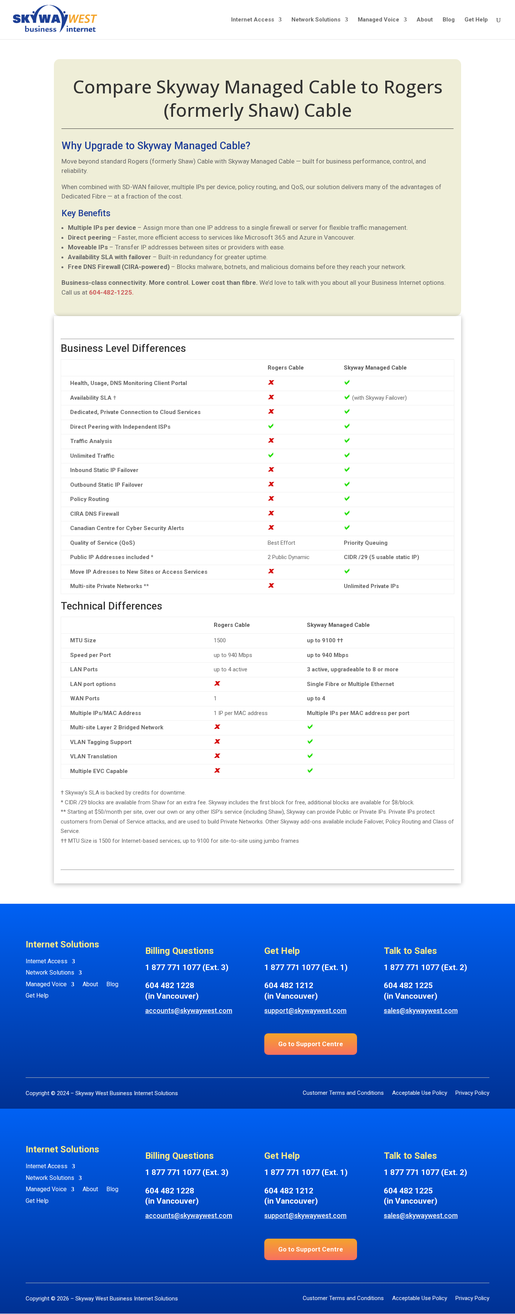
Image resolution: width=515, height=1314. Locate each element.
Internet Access (252, 20)
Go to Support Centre (310, 1044)
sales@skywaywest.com (421, 1011)
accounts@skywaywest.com (188, 1011)
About (425, 20)
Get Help (476, 20)
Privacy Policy (472, 1093)
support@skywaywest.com (305, 1011)
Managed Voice (378, 20)
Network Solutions (315, 20)
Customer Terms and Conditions (343, 1093)
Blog (449, 20)
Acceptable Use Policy (419, 1093)
